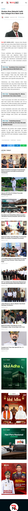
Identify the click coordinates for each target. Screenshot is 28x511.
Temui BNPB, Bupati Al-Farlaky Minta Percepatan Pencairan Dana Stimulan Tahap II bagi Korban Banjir (13, 260)
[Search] (26, 2)
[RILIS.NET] (14, 2)
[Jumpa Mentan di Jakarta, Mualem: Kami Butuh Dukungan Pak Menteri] (14, 295)
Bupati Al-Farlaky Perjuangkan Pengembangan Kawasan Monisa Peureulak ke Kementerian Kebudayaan (13, 171)
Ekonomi (3, 8)
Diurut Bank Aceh (5, 140)
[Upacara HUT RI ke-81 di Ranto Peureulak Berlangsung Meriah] (14, 184)
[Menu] (2, 2)
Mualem (19, 140)
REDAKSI (7, 17)
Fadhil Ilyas (13, 140)
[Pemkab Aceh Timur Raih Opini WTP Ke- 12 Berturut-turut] (14, 338)
